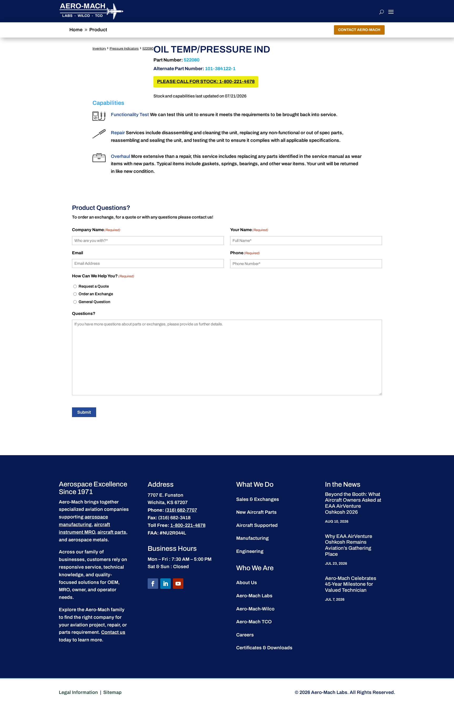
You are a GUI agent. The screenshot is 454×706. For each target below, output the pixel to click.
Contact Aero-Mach (359, 30)
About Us (246, 582)
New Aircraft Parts (256, 512)
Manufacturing (252, 538)
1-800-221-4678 (187, 525)
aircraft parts (111, 532)
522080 (147, 48)
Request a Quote (94, 286)
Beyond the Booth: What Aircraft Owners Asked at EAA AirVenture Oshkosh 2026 (353, 503)
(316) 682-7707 (181, 510)
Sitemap (112, 692)
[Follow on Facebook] (153, 583)
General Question (94, 302)
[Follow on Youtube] (178, 583)
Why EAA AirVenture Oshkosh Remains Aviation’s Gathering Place (348, 545)
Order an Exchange (96, 294)
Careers (245, 634)
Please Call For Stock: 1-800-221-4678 (206, 81)
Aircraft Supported (257, 525)
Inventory (99, 48)
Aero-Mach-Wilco (255, 608)
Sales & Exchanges (257, 499)
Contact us (113, 632)
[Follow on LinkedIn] (165, 583)
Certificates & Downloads (264, 647)
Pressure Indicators (124, 48)
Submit (84, 412)
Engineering (250, 551)
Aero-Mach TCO (254, 621)
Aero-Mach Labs (254, 595)
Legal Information (78, 692)
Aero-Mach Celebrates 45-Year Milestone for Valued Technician (350, 584)
